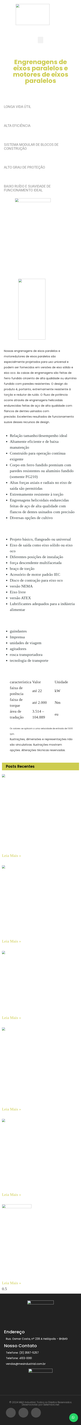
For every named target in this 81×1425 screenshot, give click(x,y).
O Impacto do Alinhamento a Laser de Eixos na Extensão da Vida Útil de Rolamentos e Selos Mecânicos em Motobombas (35, 1185)
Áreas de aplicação (27, 623)
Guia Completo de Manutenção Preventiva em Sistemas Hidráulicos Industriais (35, 1009)
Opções (18, 531)
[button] (40, 40)
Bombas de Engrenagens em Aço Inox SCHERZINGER (38, 849)
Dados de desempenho (30, 674)
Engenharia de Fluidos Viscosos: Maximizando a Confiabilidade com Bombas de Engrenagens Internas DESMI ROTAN (36, 1273)
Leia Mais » (11, 855)
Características (24, 428)
